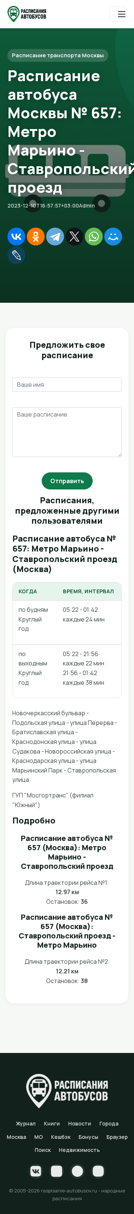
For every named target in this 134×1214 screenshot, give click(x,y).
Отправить (67, 481)
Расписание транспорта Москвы (58, 55)
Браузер (117, 1136)
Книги (52, 1123)
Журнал (26, 1123)
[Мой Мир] (113, 236)
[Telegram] (55, 236)
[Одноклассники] (36, 236)
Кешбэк (60, 1136)
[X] (74, 236)
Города (108, 1123)
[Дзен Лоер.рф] (98, 1171)
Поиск (43, 1149)
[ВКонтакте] (16, 236)
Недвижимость (79, 1149)
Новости (79, 1123)
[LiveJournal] (16, 255)
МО (38, 1136)
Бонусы (88, 1136)
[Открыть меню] (118, 14)
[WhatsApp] (94, 236)
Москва (16, 1136)
